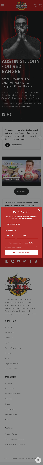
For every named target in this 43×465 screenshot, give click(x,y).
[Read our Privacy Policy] (36, 246)
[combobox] (10, 235)
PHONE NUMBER (10, 230)
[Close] (39, 210)
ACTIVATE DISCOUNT (21, 252)
